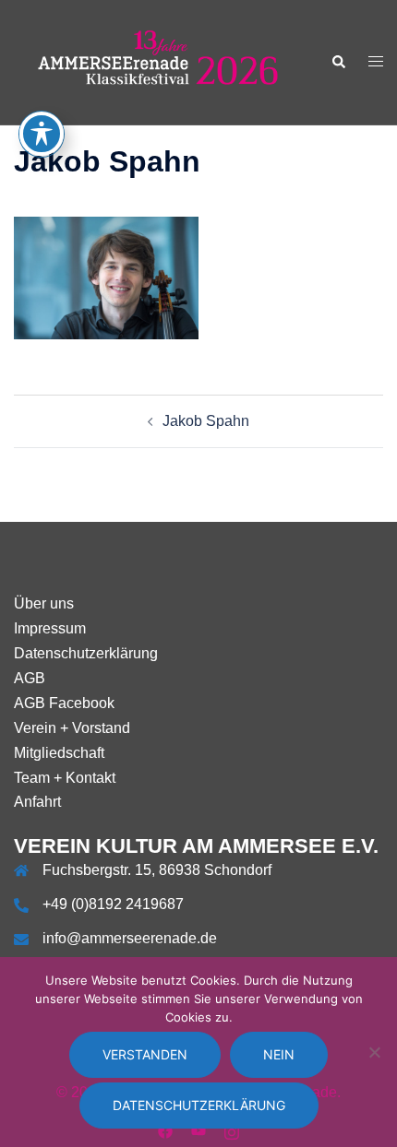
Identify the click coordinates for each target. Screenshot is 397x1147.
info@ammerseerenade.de (129, 938)
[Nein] (374, 1052)
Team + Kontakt (64, 778)
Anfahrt (37, 802)
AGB (29, 678)
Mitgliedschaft (59, 753)
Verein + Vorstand (72, 728)
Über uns (44, 603)
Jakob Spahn (205, 421)
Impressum (50, 628)
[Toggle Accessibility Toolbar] (41, 134)
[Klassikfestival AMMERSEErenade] (158, 61)
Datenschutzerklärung (86, 653)
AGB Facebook (64, 703)
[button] (338, 61)
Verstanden (144, 1054)
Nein (279, 1054)
